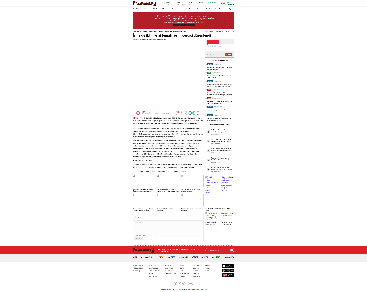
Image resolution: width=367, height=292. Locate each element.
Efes (141, 171)
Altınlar (182, 265)
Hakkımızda (163, 289)
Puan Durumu (183, 257)
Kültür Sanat (161, 171)
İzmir (153, 171)
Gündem (156, 9)
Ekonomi (165, 9)
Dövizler (182, 268)
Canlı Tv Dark (153, 265)
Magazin (144, 31)
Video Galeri (196, 268)
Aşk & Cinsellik (153, 31)
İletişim (169, 289)
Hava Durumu (170, 257)
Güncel (147, 171)
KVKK (188, 289)
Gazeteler (218, 9)
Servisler (147, 9)
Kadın (180, 9)
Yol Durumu (216, 257)
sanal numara (153, 276)
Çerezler (183, 289)
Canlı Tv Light (137, 271)
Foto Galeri (189, 9)
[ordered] (156, 239)
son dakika (183, 171)
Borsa (135, 257)
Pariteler (204, 257)
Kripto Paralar (229, 257)
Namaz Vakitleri (146, 257)
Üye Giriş (207, 265)
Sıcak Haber (197, 276)
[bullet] (158, 239)
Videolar (199, 9)
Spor (173, 9)
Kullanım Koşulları (195, 289)
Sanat (169, 171)
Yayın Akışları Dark (154, 268)
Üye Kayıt (208, 268)
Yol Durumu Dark (138, 268)
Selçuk (176, 171)
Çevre (135, 171)
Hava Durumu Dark (138, 265)
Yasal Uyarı (204, 289)
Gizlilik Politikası (176, 289)
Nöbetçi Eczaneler (154, 271)
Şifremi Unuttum (210, 271)
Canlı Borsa (167, 265)
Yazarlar (208, 9)
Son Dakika (136, 9)
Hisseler (195, 257)
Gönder (138, 239)
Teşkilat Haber (137, 31)
